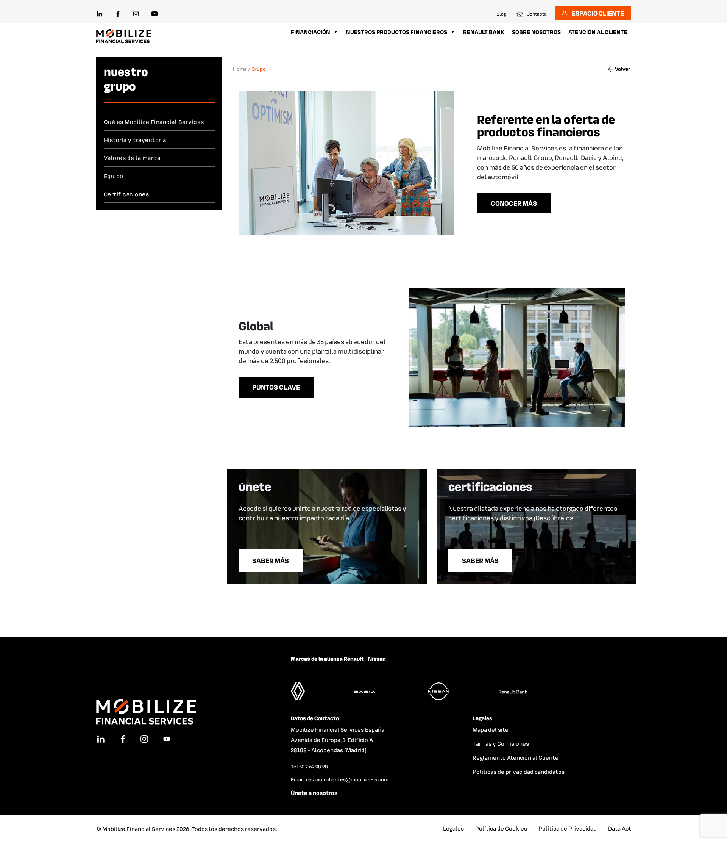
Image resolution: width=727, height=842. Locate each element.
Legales (453, 828)
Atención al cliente (597, 32)
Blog (501, 14)
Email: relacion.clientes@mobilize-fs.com (339, 779)
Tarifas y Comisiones (501, 743)
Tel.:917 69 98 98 (309, 766)
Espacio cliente (598, 13)
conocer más (514, 203)
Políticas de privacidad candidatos (519, 771)
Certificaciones (126, 194)
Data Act (619, 828)
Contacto (537, 14)
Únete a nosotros (314, 793)
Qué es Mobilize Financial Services (154, 121)
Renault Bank (483, 32)
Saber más (270, 560)
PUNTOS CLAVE (276, 386)
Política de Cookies (501, 828)
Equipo (113, 176)
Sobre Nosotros (536, 32)
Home (240, 69)
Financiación (310, 32)
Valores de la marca (132, 157)
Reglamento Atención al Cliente (516, 757)
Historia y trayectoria (135, 140)
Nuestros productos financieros (396, 32)
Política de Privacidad (567, 828)
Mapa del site (491, 729)
